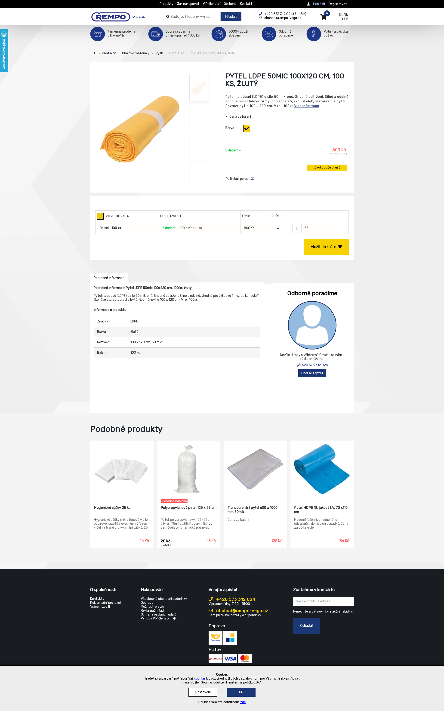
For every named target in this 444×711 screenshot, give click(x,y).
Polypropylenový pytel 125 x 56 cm (188, 508)
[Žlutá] (246, 128)
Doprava (147, 603)
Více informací (306, 106)
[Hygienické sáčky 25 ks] (121, 470)
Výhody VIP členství (155, 618)
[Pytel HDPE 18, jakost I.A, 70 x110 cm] (322, 470)
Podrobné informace (109, 278)
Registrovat (338, 4)
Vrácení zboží (100, 607)
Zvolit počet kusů (327, 167)
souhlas (200, 678)
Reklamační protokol (105, 603)
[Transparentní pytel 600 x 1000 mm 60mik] (255, 470)
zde (243, 702)
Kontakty (97, 599)
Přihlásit (319, 4)
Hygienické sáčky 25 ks (112, 508)
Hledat (231, 16)
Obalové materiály (135, 53)
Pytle (160, 53)
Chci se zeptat (312, 373)
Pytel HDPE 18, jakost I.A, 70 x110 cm (321, 510)
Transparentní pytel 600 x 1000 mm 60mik (253, 510)
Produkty (166, 4)
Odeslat (307, 625)
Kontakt (246, 4)
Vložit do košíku (324, 247)
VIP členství (211, 4)
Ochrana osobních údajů (158, 614)
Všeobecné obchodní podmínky (164, 599)
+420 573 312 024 (314, 365)
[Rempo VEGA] (118, 14)
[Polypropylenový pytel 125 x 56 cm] (188, 470)
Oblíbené (230, 4)
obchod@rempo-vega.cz (241, 610)
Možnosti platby (153, 607)
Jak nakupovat (188, 4)
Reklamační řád (152, 611)
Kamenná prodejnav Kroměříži (121, 33)
